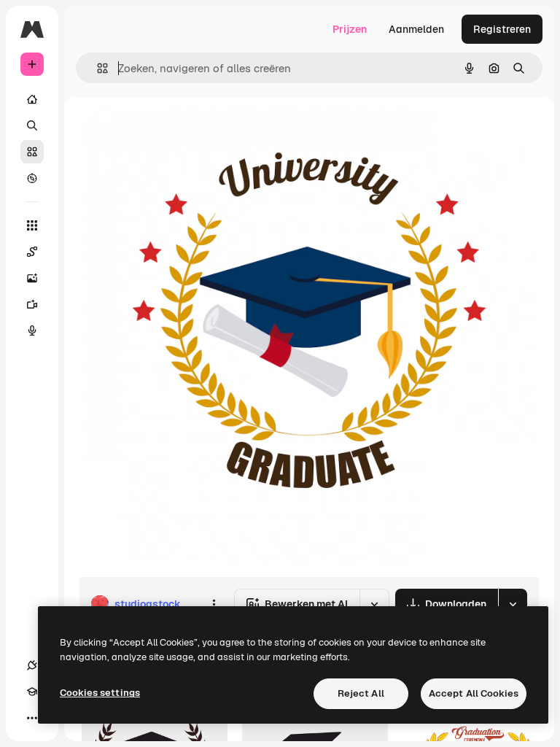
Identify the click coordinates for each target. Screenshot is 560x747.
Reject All (361, 693)
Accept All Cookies (473, 693)
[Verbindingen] (32, 665)
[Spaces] (32, 251)
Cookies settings (100, 692)
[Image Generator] (32, 278)
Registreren (502, 29)
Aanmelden (416, 29)
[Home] (32, 99)
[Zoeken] (32, 125)
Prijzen (349, 29)
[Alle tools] (32, 225)
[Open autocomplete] (97, 68)
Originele (175, 131)
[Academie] (32, 691)
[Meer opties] (213, 604)
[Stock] (32, 151)
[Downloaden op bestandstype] (512, 604)
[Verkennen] (32, 178)
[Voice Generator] (32, 330)
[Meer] (32, 717)
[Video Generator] (32, 304)
